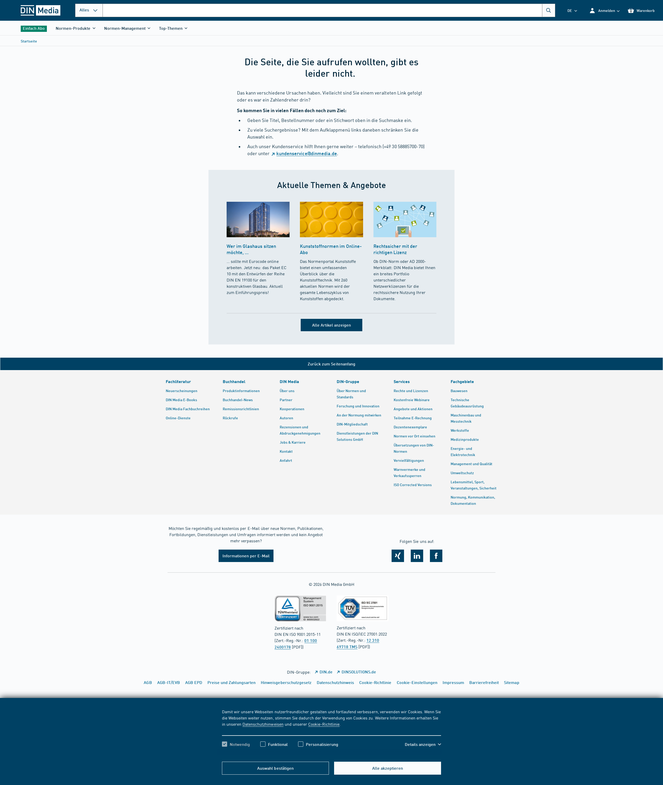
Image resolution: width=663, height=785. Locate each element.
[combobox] (329, 10)
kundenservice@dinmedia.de (306, 153)
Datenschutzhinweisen (262, 724)
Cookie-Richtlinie (324, 724)
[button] (604, 10)
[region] (331, 732)
